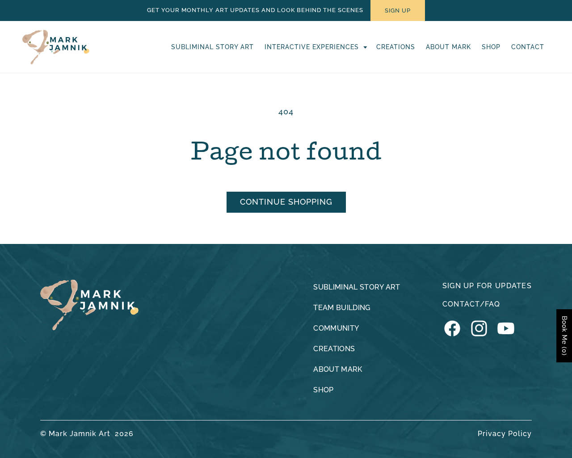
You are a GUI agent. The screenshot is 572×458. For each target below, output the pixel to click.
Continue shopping (286, 201)
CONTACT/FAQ (471, 304)
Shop (323, 390)
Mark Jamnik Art (79, 433)
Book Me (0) (564, 336)
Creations (334, 349)
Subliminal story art (356, 287)
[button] (315, 47)
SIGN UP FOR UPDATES (487, 286)
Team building (341, 307)
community (336, 328)
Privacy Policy (505, 433)
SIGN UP (398, 10)
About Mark (337, 369)
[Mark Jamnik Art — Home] (89, 305)
